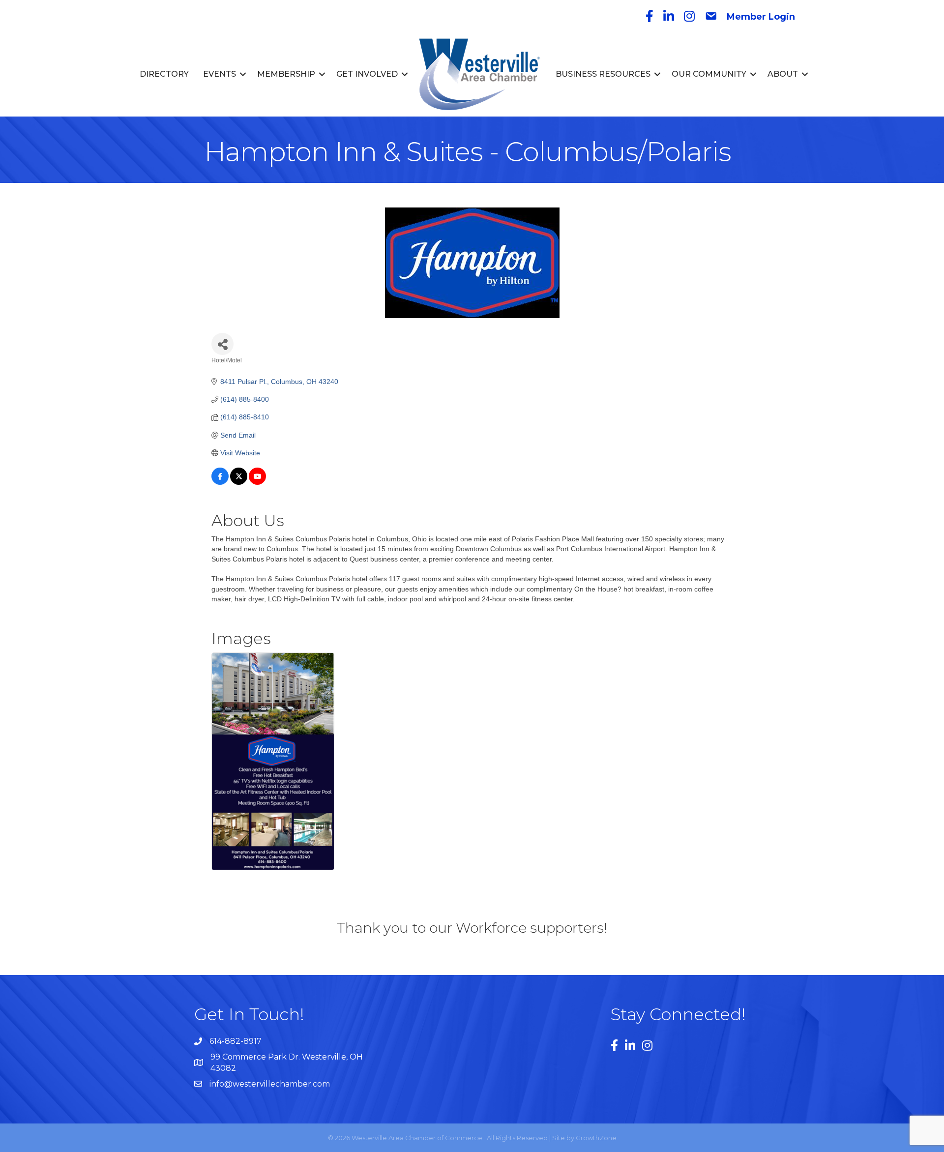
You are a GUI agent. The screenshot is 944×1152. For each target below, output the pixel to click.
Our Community (709, 74)
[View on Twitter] (238, 482)
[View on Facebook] (220, 482)
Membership (286, 74)
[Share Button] (222, 344)
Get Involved (367, 74)
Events (219, 74)
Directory (164, 74)
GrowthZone (596, 1138)
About (782, 74)
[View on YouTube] (257, 482)
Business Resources (603, 74)
